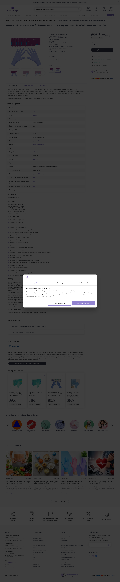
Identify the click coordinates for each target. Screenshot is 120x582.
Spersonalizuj (59, 303)
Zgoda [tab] (35, 283)
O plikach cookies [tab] (84, 283)
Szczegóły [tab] (60, 283)
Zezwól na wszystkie (83, 303)
